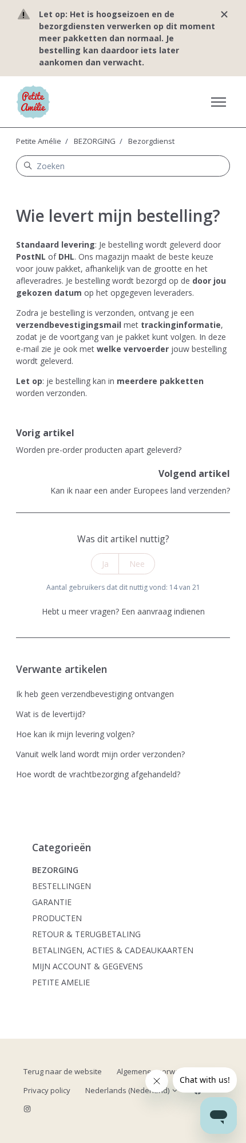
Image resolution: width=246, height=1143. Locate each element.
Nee (137, 563)
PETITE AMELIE (61, 982)
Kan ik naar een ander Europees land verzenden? (140, 490)
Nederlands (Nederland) (128, 1090)
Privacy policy (46, 1090)
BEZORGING (95, 141)
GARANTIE (52, 902)
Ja (105, 563)
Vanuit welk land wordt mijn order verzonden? (100, 754)
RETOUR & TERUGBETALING (86, 934)
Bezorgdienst (151, 141)
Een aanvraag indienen (163, 611)
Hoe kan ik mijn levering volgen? (75, 734)
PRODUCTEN (57, 918)
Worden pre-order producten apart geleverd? (98, 449)
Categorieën (61, 847)
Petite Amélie (38, 141)
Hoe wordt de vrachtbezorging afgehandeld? (98, 774)
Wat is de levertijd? (50, 713)
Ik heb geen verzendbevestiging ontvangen (95, 693)
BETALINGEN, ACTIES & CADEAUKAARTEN (112, 950)
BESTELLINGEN (61, 885)
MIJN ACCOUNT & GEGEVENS (87, 966)
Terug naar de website (62, 1071)
